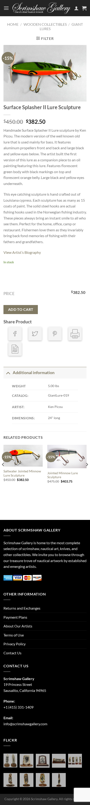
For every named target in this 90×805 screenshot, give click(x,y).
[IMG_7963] (10, 760)
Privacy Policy (14, 644)
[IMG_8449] (59, 760)
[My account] (76, 8)
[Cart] (84, 8)
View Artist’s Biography (22, 252)
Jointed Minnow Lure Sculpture (62, 475)
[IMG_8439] (10, 780)
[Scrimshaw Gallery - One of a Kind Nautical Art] (41, 8)
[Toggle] (7, 373)
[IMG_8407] (26, 780)
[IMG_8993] (26, 760)
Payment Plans (15, 617)
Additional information (33, 372)
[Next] (86, 473)
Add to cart (20, 309)
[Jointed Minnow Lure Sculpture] (67, 456)
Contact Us (12, 653)
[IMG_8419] (43, 780)
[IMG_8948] (43, 760)
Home (12, 24)
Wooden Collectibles (45, 24)
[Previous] (3, 473)
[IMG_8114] (59, 780)
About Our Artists (17, 626)
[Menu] (6, 8)
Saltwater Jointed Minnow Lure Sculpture (22, 473)
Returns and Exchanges (21, 608)
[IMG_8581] (75, 760)
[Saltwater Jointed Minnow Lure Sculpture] (23, 456)
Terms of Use (13, 635)
